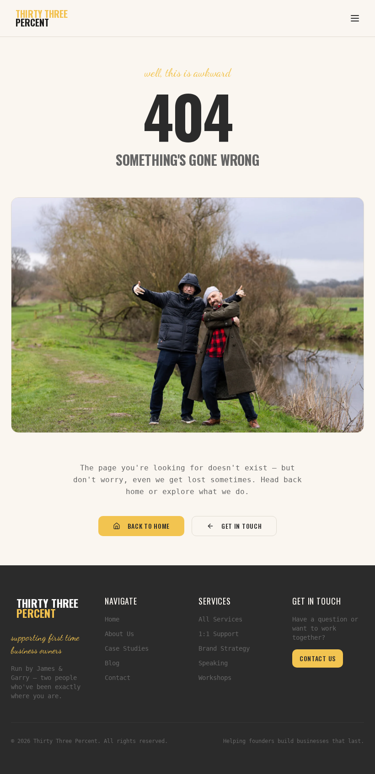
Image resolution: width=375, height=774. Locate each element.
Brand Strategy (224, 648)
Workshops (214, 677)
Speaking (213, 663)
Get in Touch (241, 526)
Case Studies (127, 648)
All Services (220, 619)
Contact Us (318, 658)
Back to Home (149, 526)
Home (112, 619)
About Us (119, 633)
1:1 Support (218, 633)
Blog (112, 663)
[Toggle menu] (355, 18)
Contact (117, 677)
